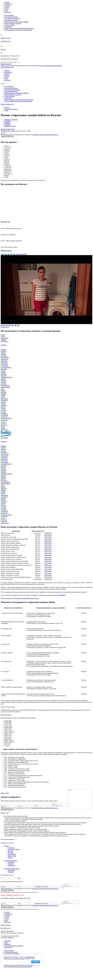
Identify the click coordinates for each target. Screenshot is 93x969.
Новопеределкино (13, 849)
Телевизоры (8, 26)
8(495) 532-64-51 (6, 38)
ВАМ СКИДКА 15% (7, 67)
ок (19, 878)
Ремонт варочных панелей (12, 23)
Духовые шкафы (9, 25)
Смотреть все (5, 327)
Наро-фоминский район (11, 868)
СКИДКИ (62, 595)
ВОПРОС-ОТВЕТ (10, 126)
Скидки (6, 7)
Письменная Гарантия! (55, 65)
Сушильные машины (10, 20)
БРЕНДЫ (7, 123)
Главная (6, 2)
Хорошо (35, 961)
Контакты (7, 12)
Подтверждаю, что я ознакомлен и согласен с (30, 134)
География (7, 941)
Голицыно (11, 862)
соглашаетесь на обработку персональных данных (19, 957)
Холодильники (9, 15)
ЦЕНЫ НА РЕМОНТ (11, 119)
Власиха (3, 49)
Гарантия (7, 5)
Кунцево (10, 852)
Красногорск (12, 856)
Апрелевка (11, 870)
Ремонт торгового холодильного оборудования (19, 28)
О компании (8, 4)
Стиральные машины (11, 17)
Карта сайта (8, 947)
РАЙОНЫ (7, 124)
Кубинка (10, 864)
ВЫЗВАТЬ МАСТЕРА (8, 129)
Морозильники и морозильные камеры (16, 22)
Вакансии (7, 944)
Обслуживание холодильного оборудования (18, 30)
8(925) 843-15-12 (6, 41)
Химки (10, 857)
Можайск (11, 872)
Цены (6, 10)
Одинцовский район (10, 860)
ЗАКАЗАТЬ (48, 533)
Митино (10, 851)
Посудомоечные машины (12, 18)
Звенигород (11, 865)
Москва (6, 846)
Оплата (6, 9)
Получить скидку (6, 715)
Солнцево (11, 847)
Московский (12, 854)
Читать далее (5, 793)
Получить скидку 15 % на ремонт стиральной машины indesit (20, 598)
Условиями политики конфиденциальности (44, 134)
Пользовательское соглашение (13, 945)
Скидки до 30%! (43, 65)
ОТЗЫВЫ (7, 121)
